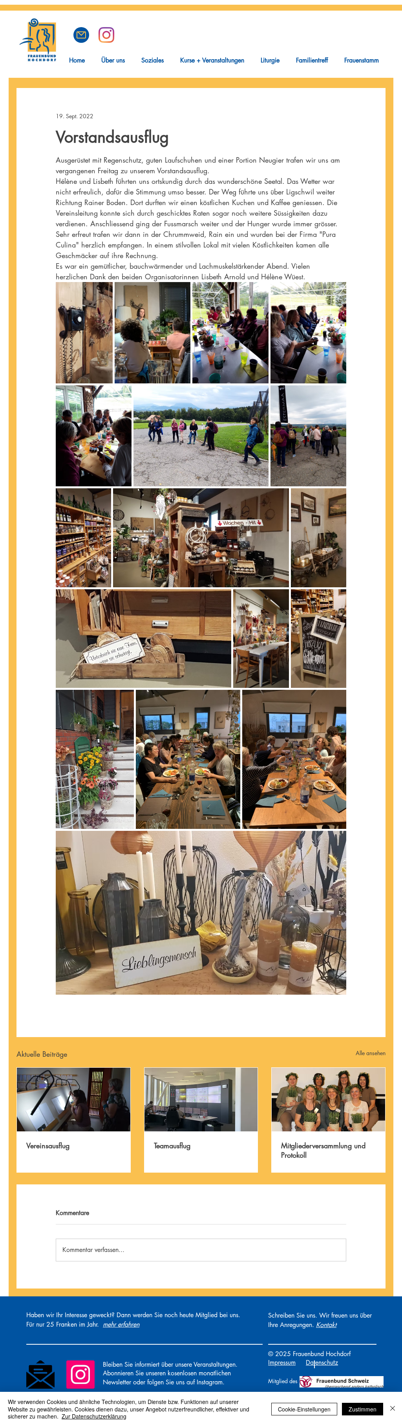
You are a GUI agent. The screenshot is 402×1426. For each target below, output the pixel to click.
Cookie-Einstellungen (304, 1409)
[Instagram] (80, 1374)
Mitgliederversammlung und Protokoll (323, 1150)
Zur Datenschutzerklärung (94, 1416)
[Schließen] (392, 1409)
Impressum (282, 1362)
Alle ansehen (371, 1053)
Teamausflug (172, 1145)
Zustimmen (362, 1409)
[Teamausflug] (201, 1099)
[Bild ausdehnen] (84, 332)
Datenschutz (322, 1362)
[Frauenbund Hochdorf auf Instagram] (106, 35)
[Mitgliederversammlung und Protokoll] (328, 1099)
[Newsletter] (40, 1374)
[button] (81, 35)
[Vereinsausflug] (73, 1099)
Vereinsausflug (47, 1145)
